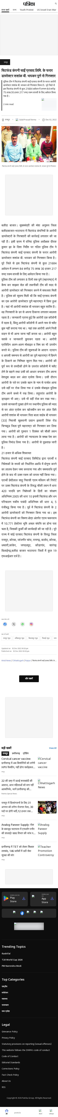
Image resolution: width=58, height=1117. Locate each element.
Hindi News (6, 661)
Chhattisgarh (18, 661)
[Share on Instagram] (31, 624)
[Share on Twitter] (13, 624)
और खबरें (29, 678)
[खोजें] (56, 3)
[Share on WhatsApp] (22, 624)
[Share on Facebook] (4, 624)
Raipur (28, 661)
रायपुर (6, 62)
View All (53, 748)
